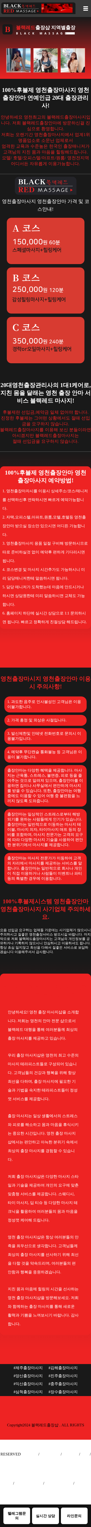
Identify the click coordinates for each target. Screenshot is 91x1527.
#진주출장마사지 (63, 1376)
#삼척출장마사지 (28, 1392)
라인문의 (74, 1516)
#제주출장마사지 (28, 1368)
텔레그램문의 (17, 1515)
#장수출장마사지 (63, 1392)
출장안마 (29, 1454)
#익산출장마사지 (28, 1384)
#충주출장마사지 (63, 1384)
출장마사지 (50, 1454)
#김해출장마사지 (63, 1368)
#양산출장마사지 (28, 1376)
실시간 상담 (45, 1516)
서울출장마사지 (28, 1483)
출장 (85, 1454)
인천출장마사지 (58, 1483)
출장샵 (6, 1483)
